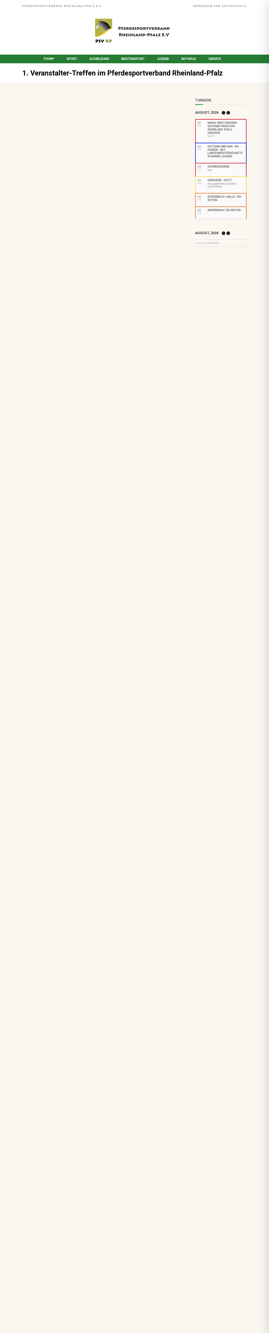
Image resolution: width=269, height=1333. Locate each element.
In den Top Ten (52, 673)
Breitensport (133, 59)
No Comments (64, 121)
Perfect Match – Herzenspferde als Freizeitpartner (78, 573)
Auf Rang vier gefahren (58, 653)
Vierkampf (83, 558)
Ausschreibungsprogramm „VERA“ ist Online (55, 401)
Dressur (47, 554)
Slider (57, 513)
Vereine (94, 578)
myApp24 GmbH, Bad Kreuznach (64, 1319)
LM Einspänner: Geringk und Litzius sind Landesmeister (81, 508)
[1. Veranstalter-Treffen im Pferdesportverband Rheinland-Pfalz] (96, 176)
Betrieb (65, 639)
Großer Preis (74, 554)
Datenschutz (234, 5)
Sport (71, 59)
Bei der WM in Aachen (57, 528)
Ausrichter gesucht (56, 548)
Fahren (46, 513)
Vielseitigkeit (66, 558)
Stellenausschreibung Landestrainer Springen (75, 613)
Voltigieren (69, 534)
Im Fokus (188, 59)
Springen (49, 558)
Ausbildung (99, 59)
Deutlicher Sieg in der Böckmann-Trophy (71, 593)
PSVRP (49, 59)
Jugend (163, 59)
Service (214, 59)
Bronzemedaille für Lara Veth (63, 693)
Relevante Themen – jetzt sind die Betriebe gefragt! (79, 633)
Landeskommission (98, 554)
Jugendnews (61, 659)
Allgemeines (90, 121)
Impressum (202, 5)
